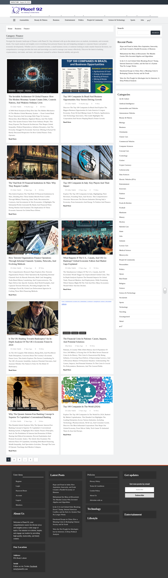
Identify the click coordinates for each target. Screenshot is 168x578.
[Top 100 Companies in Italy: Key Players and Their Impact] (87, 162)
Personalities (123, 264)
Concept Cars (124, 151)
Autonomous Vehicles (127, 113)
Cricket (121, 160)
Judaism (122, 241)
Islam (27, 408)
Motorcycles (123, 255)
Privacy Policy (95, 481)
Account (19, 495)
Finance (20, 91)
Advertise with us (96, 500)
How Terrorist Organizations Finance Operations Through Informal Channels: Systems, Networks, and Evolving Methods (32, 261)
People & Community (95, 20)
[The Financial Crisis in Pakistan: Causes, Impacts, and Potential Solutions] (87, 318)
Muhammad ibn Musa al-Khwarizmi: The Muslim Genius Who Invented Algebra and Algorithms (66, 499)
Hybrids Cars (124, 227)
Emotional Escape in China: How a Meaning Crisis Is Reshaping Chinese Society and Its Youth (66, 521)
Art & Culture (124, 99)
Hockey (122, 222)
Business (56, 20)
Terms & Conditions (97, 486)
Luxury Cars (123, 246)
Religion (122, 283)
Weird (36, 252)
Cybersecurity (124, 170)
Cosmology (123, 156)
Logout (18, 500)
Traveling (122, 312)
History (82, 333)
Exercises (122, 189)
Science (122, 288)
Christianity (123, 132)
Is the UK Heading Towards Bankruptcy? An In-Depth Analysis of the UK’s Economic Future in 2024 (30, 341)
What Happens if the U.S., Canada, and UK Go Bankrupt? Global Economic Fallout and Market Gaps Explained (84, 261)
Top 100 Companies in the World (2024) (81, 406)
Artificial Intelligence (126, 104)
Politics (81, 20)
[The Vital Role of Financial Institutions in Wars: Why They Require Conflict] (32, 162)
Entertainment (70, 20)
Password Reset (21, 491)
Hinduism (122, 212)
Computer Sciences (126, 146)
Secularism (123, 298)
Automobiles (24, 20)
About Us (93, 495)
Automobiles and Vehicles (128, 108)
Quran (33, 408)
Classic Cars (123, 137)
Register (19, 481)
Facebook (33, 566)
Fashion (122, 193)
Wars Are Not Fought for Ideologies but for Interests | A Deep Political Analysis (65, 531)
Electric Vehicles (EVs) (127, 179)
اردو (148, 20)
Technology (123, 307)
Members (19, 505)
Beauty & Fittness (40, 20)
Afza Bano (68, 346)
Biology (122, 123)
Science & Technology (116, 20)
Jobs (142, 20)
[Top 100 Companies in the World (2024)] (87, 390)
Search (120, 28)
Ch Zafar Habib (16, 107)
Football (122, 208)
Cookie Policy (95, 491)
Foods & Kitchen (125, 203)
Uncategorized (124, 317)
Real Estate (84, 91)
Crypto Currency (125, 165)
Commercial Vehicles (126, 141)
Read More (12, 139)
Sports (133, 20)
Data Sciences (124, 174)
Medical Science (125, 250)
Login (18, 486)
